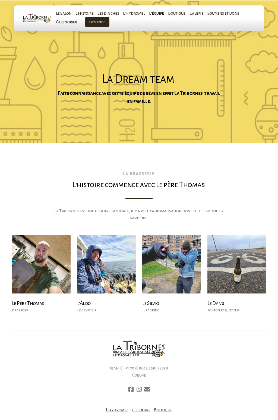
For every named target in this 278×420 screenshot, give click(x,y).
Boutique (163, 410)
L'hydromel (117, 410)
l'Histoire (141, 410)
